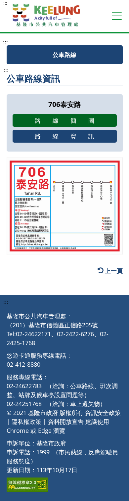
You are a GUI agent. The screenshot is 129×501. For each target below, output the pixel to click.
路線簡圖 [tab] (70, 120)
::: (5, 3)
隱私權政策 (26, 422)
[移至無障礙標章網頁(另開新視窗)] (27, 485)
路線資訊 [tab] (70, 136)
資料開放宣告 (66, 422)
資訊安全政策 (103, 413)
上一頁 (114, 270)
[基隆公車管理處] (46, 15)
